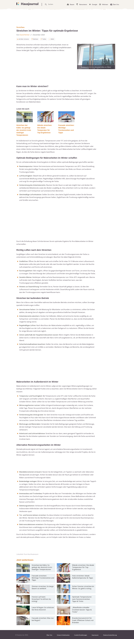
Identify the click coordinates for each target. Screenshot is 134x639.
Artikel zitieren (24, 39)
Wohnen (105, 4)
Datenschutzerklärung (110, 635)
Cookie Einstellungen (80, 635)
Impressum (95, 635)
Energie (94, 4)
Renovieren (83, 4)
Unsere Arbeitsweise (63, 635)
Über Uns (116, 4)
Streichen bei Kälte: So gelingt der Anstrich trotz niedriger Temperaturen (23, 130)
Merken (35, 39)
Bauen (72, 4)
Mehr (52, 39)
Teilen (44, 39)
